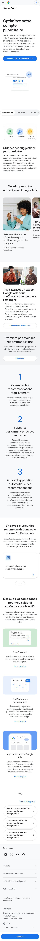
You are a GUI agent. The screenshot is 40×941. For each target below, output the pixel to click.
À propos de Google (11, 913)
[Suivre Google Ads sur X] (11, 854)
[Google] (7, 908)
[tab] (7, 112)
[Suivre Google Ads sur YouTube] (17, 854)
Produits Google (9, 916)
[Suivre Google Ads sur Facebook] (23, 854)
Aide (8, 924)
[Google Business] (8, 2)
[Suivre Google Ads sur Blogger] (5, 854)
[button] (20, 811)
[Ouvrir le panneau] (3, 2)
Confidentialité (28, 913)
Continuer (20, 937)
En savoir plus (20, 666)
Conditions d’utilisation (12, 918)
